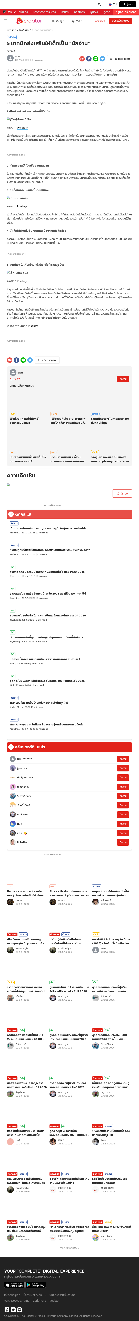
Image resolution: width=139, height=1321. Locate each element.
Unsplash (22, 127)
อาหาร (65, 12)
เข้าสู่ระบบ (128, 4)
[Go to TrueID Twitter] (13, 1310)
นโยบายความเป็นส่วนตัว (62, 1295)
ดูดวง (106, 12)
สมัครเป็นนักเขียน (120, 21)
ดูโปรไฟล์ (15, 379)
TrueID (9, 4)
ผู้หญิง (94, 12)
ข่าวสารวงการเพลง (44, 12)
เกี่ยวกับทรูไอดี (12, 1295)
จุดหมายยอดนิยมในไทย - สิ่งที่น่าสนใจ (25, 1301)
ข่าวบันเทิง (22, 12)
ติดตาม (123, 379)
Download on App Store (14, 1285)
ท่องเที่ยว (79, 12)
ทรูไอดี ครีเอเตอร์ (126, 12)
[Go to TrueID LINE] (19, 1310)
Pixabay (22, 206)
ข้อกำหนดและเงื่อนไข (35, 1295)
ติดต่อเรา (54, 1301)
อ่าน (9, 12)
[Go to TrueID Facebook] (7, 1310)
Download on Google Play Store (35, 1285)
